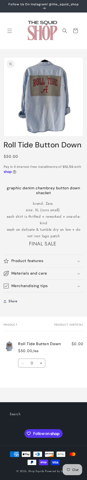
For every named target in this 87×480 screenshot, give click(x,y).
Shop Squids (36, 471)
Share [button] (12, 301)
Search (15, 414)
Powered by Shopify (58, 471)
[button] (9, 31)
